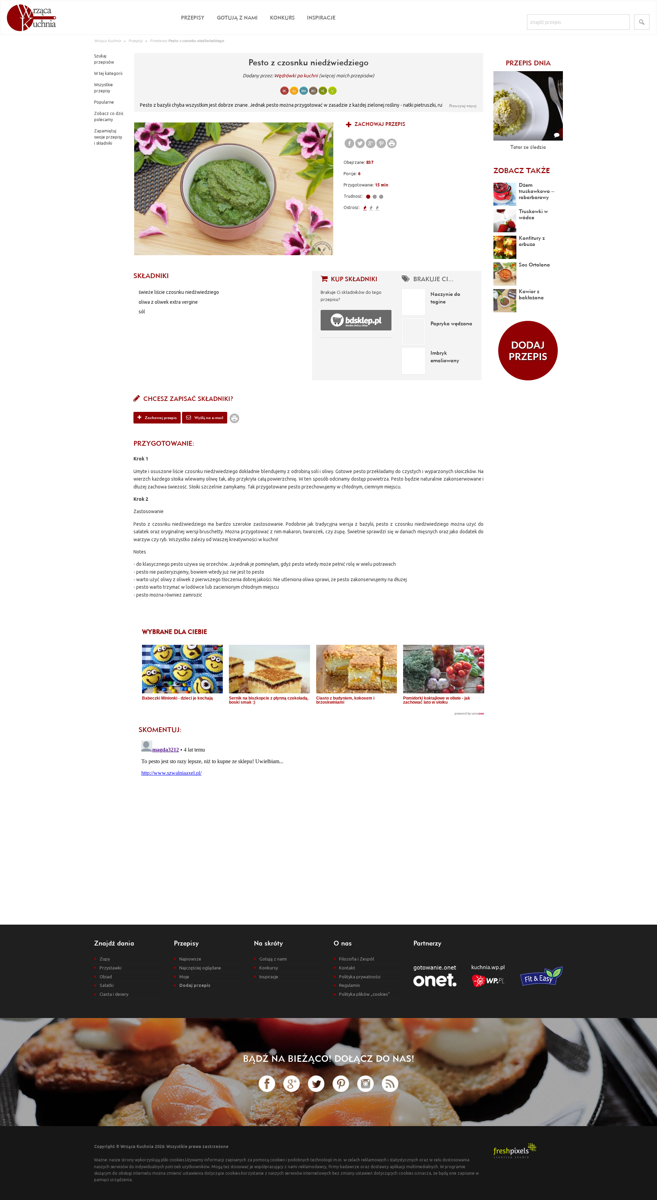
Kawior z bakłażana (531, 294)
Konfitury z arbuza (532, 240)
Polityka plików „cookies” (364, 994)
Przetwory (158, 41)
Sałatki (107, 985)
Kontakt (347, 967)
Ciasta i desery (114, 994)
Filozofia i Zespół (356, 958)
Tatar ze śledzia (528, 147)
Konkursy (268, 967)
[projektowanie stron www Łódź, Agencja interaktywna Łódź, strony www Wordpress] (514, 1150)
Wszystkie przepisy (103, 87)
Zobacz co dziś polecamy (108, 116)
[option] (233, 188)
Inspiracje (321, 17)
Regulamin (349, 985)
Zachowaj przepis (379, 124)
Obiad (106, 976)
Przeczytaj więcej (462, 105)
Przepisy (193, 17)
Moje (184, 976)
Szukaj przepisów (104, 59)
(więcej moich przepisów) (346, 75)
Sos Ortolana (534, 264)
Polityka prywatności (360, 976)
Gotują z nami (237, 17)
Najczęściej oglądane (200, 967)
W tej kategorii (108, 73)
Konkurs (282, 17)
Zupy (105, 958)
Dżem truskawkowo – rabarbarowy (536, 190)
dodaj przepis (528, 350)
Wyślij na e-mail (208, 417)
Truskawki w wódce (533, 214)
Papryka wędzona (451, 323)
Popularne (104, 102)
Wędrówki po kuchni (296, 75)
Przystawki (110, 967)
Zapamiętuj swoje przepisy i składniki (108, 137)
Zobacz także (521, 170)
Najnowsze (190, 958)
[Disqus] (308, 823)
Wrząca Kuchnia (107, 41)
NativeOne (313, 714)
